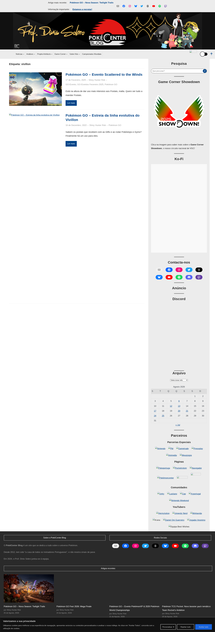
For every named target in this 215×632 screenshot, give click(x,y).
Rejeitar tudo (186, 627)
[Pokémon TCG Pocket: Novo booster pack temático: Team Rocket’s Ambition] (187, 588)
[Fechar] (212, 619)
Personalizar (167, 627)
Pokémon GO (111, 84)
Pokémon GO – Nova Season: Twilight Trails (91, 2)
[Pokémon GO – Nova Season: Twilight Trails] (29, 588)
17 (155, 411)
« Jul (178, 425)
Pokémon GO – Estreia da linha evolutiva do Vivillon (102, 117)
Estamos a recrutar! (82, 9)
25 (163, 416)
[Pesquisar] (205, 71)
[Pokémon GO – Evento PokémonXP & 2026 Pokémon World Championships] (134, 588)
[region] (107, 624)
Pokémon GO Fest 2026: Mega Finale (73, 606)
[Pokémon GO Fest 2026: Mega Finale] (81, 588)
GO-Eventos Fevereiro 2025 (90, 84)
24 (155, 416)
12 (171, 406)
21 (187, 411)
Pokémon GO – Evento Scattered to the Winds (104, 74)
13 (179, 406)
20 (179, 411)
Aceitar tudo (203, 627)
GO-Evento (71, 84)
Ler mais (71, 103)
